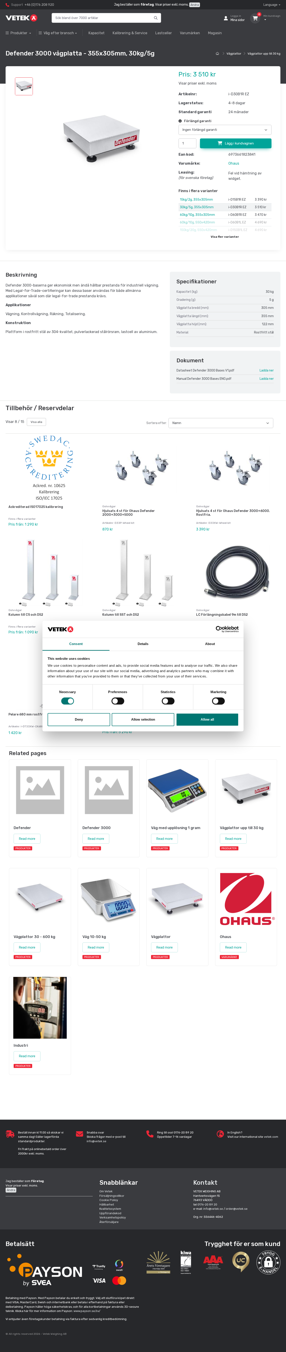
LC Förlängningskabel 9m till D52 (222, 615)
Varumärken (190, 33)
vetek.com (271, 1136)
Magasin (215, 33)
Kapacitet (96, 33)
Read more (27, 839)
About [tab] (210, 644)
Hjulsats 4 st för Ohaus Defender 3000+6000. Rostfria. (233, 513)
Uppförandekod (110, 1213)
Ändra (194, 4)
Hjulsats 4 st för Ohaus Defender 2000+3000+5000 (128, 513)
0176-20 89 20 (207, 1204)
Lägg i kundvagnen (239, 143)
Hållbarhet (106, 1204)
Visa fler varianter (225, 236)
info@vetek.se (96, 1141)
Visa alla (36, 422)
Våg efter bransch (59, 33)
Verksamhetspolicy (112, 1217)
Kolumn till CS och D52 (25, 615)
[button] (268, 1262)
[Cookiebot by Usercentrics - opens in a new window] (219, 629)
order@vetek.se (237, 1208)
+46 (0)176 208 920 (39, 5)
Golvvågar (109, 506)
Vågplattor (234, 53)
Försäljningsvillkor (111, 1195)
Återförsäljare (109, 1222)
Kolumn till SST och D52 (120, 615)
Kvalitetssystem (110, 1208)
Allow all (207, 720)
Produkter (19, 33)
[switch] (117, 701)
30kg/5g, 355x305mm (197, 207)
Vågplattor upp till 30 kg (264, 53)
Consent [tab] (76, 644)
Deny (79, 720)
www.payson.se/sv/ (87, 1311)
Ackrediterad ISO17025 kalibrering (35, 507)
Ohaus (233, 163)
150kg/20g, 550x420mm (198, 230)
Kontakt (205, 1182)
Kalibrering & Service (130, 33)
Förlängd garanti (197, 121)
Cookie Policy (108, 1200)
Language (270, 5)
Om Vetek (106, 1191)
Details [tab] (143, 644)
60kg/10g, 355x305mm (197, 215)
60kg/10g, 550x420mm (197, 222)
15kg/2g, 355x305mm (196, 200)
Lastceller (163, 33)
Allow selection (143, 720)
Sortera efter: (156, 423)
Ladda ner (267, 370)
